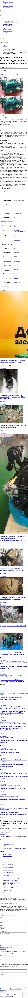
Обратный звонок (4, 832)
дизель (16, 265)
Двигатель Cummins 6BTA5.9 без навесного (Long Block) (11, 698)
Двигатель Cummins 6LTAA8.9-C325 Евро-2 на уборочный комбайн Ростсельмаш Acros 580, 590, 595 (13, 539)
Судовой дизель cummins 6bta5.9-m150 (13, 626)
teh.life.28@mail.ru (8, 6)
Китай (16, 278)
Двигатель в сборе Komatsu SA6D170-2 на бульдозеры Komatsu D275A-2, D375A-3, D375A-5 (13, 712)
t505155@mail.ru (7, 875)
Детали (5, 117)
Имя (1, 922)
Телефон (2, 928)
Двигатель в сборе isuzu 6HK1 (10, 752)
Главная (5, 28)
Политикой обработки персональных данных (11, 946)
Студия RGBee (13, 903)
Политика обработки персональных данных (15, 848)
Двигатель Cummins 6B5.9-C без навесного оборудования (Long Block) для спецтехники (12, 396)
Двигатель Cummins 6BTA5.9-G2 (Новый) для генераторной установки (12, 653)
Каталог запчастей (8, 29)
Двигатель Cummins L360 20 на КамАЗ (13, 788)
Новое (16, 209)
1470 (15, 217)
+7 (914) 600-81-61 (8, 864)
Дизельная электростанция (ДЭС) (20, 230)
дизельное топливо (19, 200)
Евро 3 (16, 269)
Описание (5, 116)
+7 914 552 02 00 (7, 7)
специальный (17, 213)
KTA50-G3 (17, 240)
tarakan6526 (10, 885)
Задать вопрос (3, 77)
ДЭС (15, 257)
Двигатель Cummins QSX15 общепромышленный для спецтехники (13, 813)
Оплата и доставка (8, 2)
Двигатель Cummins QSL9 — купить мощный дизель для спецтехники (12, 361)
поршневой (17, 204)
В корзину (3, 76)
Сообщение (3, 931)
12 (14, 226)
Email (1, 925)
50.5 (15, 221)
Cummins (16, 235)
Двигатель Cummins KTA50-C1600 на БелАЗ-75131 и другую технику (13, 598)
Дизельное (17, 261)
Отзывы (5, 3)
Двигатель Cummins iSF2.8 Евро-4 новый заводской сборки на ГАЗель (12, 680)
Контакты (5, 33)
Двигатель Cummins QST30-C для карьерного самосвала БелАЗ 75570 (12, 569)
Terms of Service (8, 953)
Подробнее (3, 290)
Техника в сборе (7, 31)
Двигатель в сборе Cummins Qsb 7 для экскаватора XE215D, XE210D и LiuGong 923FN (13, 728)
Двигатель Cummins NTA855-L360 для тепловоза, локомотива (13, 426)
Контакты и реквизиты (9, 842)
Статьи (5, 32)
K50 (15, 248)
